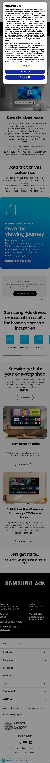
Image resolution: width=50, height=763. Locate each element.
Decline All (25, 77)
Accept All (25, 72)
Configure (25, 66)
